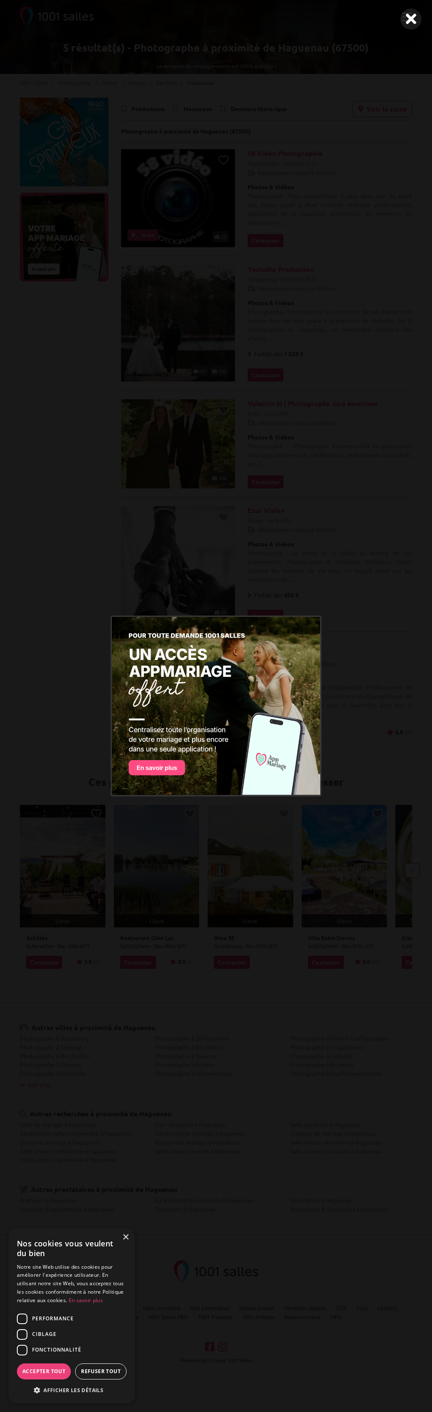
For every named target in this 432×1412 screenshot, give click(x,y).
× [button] (125, 1237)
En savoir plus (86, 1300)
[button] (72, 1390)
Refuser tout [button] (101, 1371)
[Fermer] (410, 19)
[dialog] (71, 1316)
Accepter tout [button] (43, 1371)
